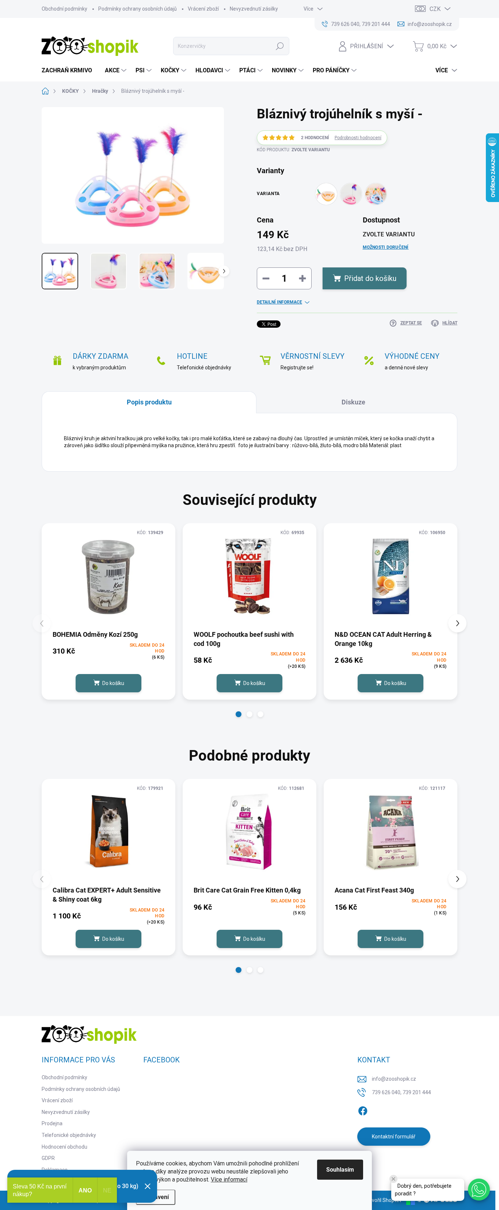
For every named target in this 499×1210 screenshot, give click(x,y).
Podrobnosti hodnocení (358, 137)
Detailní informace (279, 302)
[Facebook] (362, 1109)
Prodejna (52, 1123)
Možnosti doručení (386, 247)
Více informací (229, 1179)
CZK (435, 8)
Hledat (280, 46)
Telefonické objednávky (69, 1135)
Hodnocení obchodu (64, 1147)
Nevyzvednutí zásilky (254, 9)
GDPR (48, 1158)
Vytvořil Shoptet (382, 1200)
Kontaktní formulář (393, 1136)
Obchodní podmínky (64, 9)
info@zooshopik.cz (394, 1079)
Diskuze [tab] (353, 402)
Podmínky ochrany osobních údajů (137, 9)
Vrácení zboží (203, 9)
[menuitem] (70, 70)
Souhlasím (340, 1169)
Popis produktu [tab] (149, 402)
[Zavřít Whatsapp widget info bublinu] (393, 1179)
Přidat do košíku (370, 278)
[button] (238, 714)
